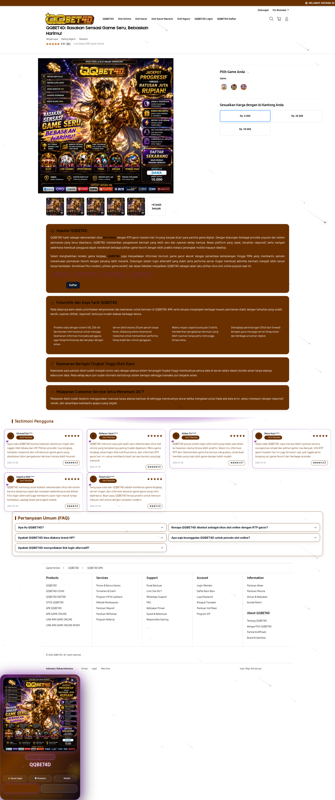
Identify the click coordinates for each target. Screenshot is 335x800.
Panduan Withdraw (106, 614)
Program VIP (203, 614)
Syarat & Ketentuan (157, 614)
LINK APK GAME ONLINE (59, 619)
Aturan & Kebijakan (257, 596)
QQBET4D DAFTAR (56, 596)
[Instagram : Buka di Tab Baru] (280, 669)
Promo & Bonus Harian (108, 585)
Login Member (204, 585)
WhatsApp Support (157, 596)
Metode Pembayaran (107, 602)
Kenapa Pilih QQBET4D (259, 626)
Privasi (84, 668)
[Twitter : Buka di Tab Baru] (273, 669)
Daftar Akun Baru (206, 591)
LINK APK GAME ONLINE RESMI (63, 625)
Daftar (73, 285)
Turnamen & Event (106, 591)
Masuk (57, 285)
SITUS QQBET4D (55, 602)
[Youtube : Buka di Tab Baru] (287, 669)
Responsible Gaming (158, 619)
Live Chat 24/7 (154, 591)
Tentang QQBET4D (257, 620)
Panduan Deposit (105, 608)
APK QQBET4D (54, 608)
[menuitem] (108, 19)
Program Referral (105, 619)
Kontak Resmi (254, 602)
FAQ (149, 602)
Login (59, 788)
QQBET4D (51, 585)
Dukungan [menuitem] (263, 10)
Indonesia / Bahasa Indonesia (59, 668)
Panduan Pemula (256, 591)
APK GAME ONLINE (56, 614)
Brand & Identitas (256, 637)
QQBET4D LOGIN (55, 591)
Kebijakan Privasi (156, 608)
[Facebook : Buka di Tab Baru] (266, 669)
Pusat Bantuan (154, 585)
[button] (279, 18)
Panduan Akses (255, 585)
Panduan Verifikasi (207, 608)
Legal (94, 668)
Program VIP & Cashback (109, 596)
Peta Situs (105, 668)
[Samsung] (70, 18)
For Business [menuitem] (279, 10)
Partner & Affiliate (256, 632)
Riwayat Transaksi (206, 602)
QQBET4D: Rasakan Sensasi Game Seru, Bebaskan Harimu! (97, 30)
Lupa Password (205, 596)
